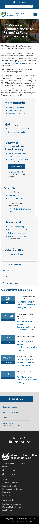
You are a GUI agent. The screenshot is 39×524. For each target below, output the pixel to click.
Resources (6, 495)
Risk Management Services (18, 36)
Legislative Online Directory (12, 504)
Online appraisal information (18, 230)
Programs (6, 492)
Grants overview (16, 166)
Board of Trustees (11, 412)
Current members (14, 110)
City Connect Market (15, 172)
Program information (16, 107)
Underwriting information (17, 233)
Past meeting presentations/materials (13, 424)
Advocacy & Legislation (10, 483)
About (4, 480)
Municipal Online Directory (12, 507)
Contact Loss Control (15, 254)
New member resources (17, 113)
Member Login (21, 2)
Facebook (10, 442)
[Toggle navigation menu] (35, 14)
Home (6, 36)
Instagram (22, 442)
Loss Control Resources (12, 265)
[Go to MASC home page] (12, 13)
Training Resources (10, 283)
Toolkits (6, 277)
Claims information (15, 195)
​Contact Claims (13, 192)
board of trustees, (15, 63)
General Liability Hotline (17, 132)
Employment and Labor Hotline (19, 129)
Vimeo (28, 442)
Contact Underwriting (16, 227)
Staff (5, 418)
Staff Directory (7, 510)
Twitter (16, 442)
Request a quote (10, 407)
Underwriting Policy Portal (17, 236)
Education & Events (9, 486)
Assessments (8, 271)
